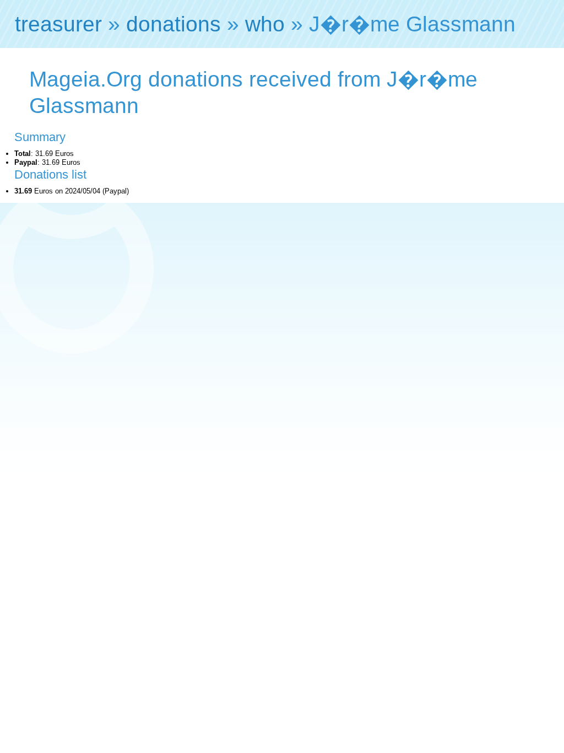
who (265, 24)
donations (173, 24)
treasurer (58, 24)
